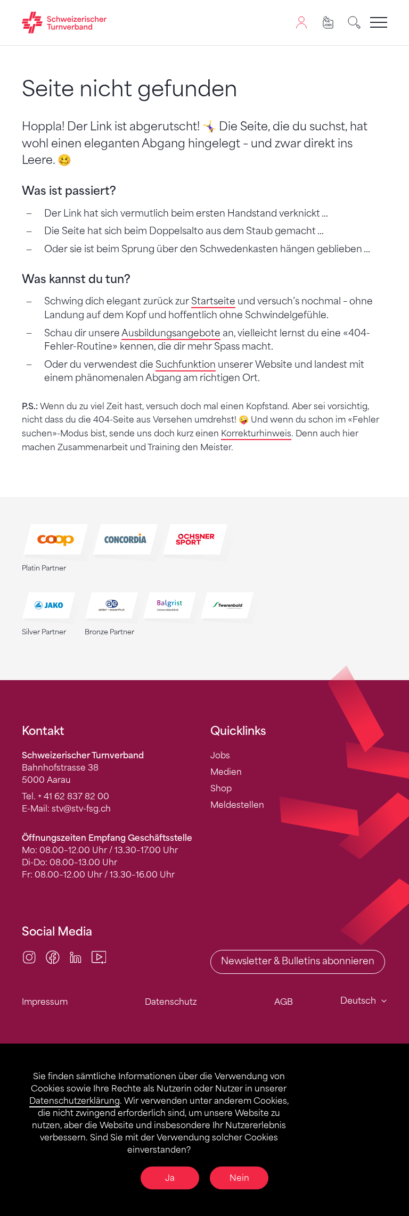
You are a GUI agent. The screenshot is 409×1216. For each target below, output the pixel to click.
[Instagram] (29, 956)
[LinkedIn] (75, 956)
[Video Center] (99, 956)
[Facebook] (52, 956)
